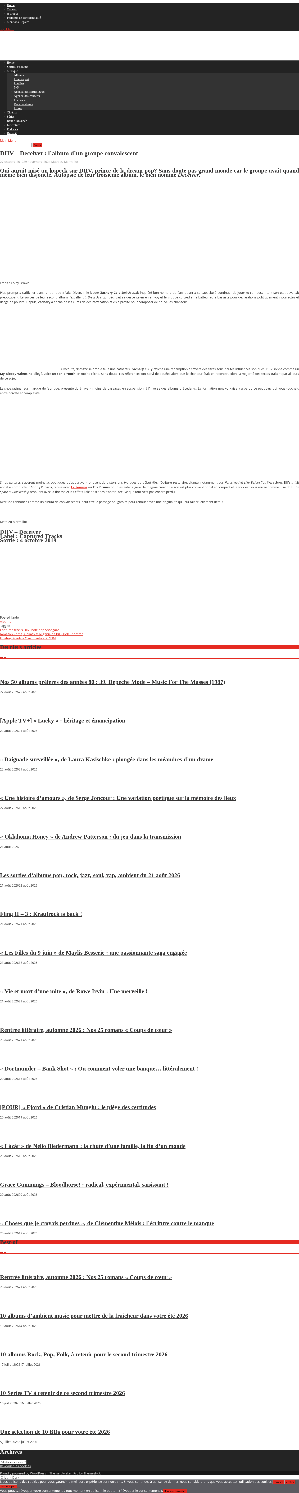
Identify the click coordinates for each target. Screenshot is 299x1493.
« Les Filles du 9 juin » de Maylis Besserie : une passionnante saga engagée (93, 952)
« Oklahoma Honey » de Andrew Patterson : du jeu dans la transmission (90, 836)
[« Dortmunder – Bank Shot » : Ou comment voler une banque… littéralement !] (10, 1059)
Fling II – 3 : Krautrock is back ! (41, 914)
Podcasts (12, 129)
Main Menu (8, 140)
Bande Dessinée (17, 120)
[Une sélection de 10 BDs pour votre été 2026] (10, 1422)
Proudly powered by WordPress (23, 1473)
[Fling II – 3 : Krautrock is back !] (10, 904)
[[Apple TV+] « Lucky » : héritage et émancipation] (10, 711)
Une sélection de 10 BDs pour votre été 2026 (55, 1432)
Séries (11, 116)
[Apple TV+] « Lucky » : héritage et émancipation (62, 720)
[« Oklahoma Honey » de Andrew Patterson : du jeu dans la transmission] (10, 827)
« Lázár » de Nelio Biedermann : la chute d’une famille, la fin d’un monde (92, 1146)
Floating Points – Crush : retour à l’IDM (28, 638)
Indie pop (37, 630)
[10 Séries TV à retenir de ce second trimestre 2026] (10, 1383)
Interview (20, 100)
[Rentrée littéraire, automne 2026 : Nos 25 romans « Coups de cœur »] (10, 1020)
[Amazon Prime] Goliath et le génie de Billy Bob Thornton (41, 634)
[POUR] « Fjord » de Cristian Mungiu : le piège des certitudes (78, 1107)
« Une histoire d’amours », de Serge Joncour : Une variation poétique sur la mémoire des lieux (118, 798)
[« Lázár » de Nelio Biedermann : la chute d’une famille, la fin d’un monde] (10, 1136)
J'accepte (278, 1481)
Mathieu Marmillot (64, 162)
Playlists (19, 83)
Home (11, 5)
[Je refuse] (18, 1487)
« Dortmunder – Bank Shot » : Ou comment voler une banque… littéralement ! (99, 1068)
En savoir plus (8, 1486)
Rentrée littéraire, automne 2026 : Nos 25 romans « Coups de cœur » (86, 1030)
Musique (12, 71)
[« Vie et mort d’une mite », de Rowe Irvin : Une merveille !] (10, 981)
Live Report (21, 79)
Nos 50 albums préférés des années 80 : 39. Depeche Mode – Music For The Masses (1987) (112, 682)
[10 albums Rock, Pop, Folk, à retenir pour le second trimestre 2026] (10, 1344)
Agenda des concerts (27, 96)
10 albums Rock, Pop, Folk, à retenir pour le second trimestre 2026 (83, 1354)
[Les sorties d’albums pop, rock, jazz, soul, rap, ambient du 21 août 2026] (10, 865)
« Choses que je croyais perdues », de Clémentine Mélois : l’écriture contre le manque (107, 1223)
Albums (19, 75)
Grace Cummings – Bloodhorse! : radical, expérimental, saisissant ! (84, 1184)
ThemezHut (92, 1473)
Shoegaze (52, 630)
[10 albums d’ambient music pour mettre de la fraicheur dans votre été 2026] (10, 1306)
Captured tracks (11, 630)
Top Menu (7, 29)
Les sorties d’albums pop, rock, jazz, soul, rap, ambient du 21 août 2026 (90, 875)
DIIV (27, 630)
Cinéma (12, 112)
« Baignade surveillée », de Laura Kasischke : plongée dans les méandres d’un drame (106, 759)
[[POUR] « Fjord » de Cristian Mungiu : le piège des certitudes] (10, 1097)
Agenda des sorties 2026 (29, 91)
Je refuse (290, 1481)
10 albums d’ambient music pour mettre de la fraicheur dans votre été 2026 (94, 1316)
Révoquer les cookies (15, 1466)
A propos (12, 13)
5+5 (16, 87)
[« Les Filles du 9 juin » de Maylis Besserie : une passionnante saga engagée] (10, 943)
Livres (18, 108)
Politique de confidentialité (24, 17)
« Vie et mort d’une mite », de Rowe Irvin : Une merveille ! (74, 991)
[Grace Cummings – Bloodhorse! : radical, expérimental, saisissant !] (10, 1175)
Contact (12, 9)
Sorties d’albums (17, 66)
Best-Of (12, 133)
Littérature (13, 125)
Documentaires (23, 104)
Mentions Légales (18, 22)
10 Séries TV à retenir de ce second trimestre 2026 (62, 1393)
